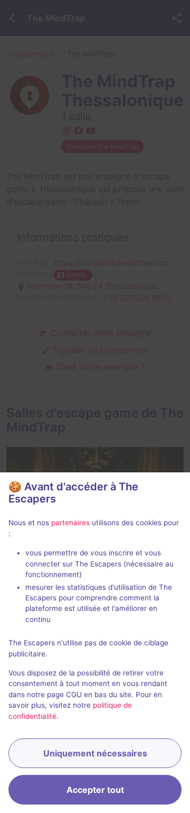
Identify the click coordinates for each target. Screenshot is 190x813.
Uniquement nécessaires (95, 753)
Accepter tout (95, 789)
